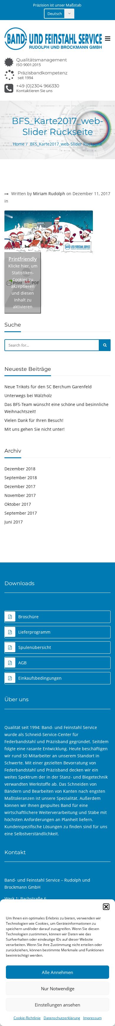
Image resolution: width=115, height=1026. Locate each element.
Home (18, 144)
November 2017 (20, 495)
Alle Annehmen (57, 972)
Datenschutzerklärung (62, 1017)
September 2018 (20, 477)
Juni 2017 (13, 522)
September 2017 (20, 513)
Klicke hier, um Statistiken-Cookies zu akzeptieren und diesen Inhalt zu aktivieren (22, 286)
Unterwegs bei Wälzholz (28, 395)
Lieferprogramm (34, 632)
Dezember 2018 (19, 469)
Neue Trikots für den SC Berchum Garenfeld (48, 386)
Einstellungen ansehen (57, 1005)
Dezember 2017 (19, 486)
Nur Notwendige (57, 988)
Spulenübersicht (34, 647)
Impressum (92, 1017)
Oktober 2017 (17, 504)
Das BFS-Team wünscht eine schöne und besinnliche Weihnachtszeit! (56, 408)
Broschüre (28, 616)
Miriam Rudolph (49, 193)
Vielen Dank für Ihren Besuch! (33, 420)
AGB (22, 662)
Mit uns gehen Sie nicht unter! (34, 429)
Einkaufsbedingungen (40, 678)
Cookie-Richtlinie (27, 1017)
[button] (106, 907)
